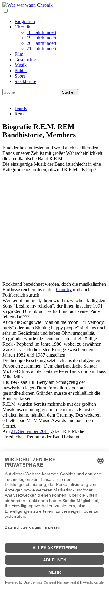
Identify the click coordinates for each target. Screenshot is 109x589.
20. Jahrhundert (41, 43)
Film (19, 54)
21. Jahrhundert (41, 48)
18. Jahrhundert (41, 32)
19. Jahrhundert (41, 37)
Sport (20, 75)
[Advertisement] (54, 226)
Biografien (25, 21)
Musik (21, 65)
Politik (21, 70)
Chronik (22, 26)
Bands (21, 108)
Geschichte (25, 59)
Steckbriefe (25, 81)
